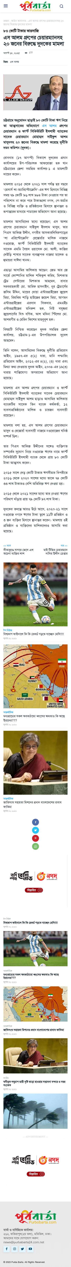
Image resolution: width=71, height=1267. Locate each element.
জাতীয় (5, 1078)
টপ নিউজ (7, 919)
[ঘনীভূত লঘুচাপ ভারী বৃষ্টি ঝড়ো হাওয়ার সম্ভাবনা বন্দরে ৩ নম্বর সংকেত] (35, 1111)
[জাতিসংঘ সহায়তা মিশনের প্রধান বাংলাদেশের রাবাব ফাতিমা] (35, 1055)
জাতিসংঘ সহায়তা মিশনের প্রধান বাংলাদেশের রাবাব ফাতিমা (33, 1030)
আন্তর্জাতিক (7, 971)
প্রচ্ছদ (6, 21)
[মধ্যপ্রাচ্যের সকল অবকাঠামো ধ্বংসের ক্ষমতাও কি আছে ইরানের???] (35, 1004)
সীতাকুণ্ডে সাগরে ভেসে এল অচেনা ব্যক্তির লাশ (18, 552)
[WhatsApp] (35, 846)
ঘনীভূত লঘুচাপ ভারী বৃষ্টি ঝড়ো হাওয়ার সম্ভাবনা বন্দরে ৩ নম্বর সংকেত (34, 1083)
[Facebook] (35, 822)
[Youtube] (30, 1249)
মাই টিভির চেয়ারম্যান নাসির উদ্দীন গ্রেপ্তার (56, 552)
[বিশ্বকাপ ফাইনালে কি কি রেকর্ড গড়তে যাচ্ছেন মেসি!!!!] (35, 948)
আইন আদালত (18, 21)
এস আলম (14, 61)
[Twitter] (35, 830)
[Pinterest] (35, 838)
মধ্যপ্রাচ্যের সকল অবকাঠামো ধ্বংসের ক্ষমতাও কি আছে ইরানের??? (31, 976)
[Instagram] (14, 1249)
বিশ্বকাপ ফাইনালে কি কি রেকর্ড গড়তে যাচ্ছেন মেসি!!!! (30, 923)
